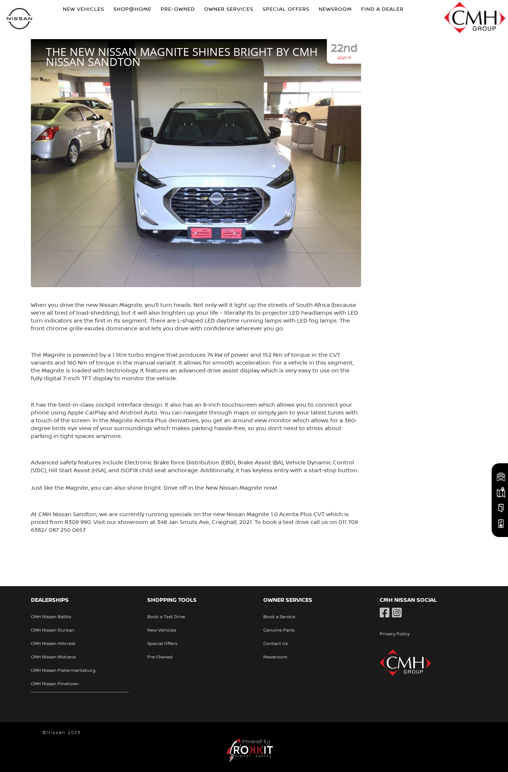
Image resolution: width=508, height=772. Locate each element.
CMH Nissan (19, 19)
